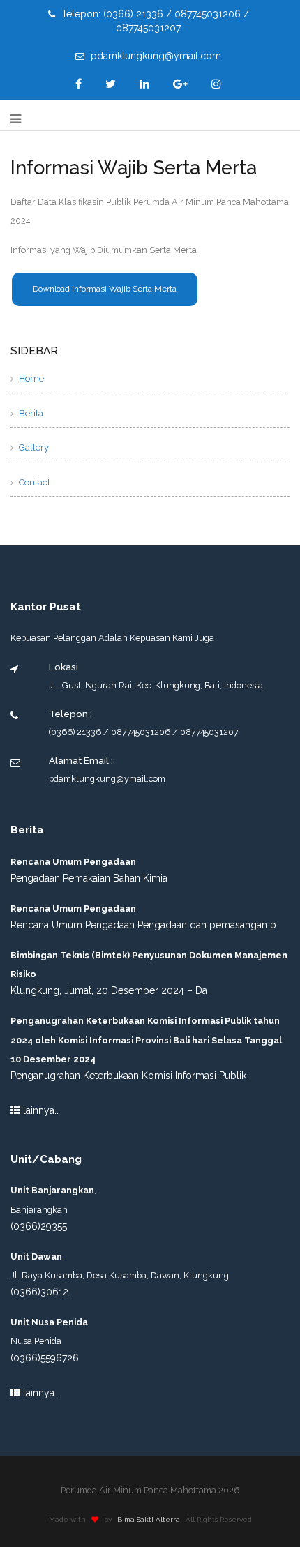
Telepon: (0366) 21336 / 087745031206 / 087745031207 (154, 20)
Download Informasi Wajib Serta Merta (105, 289)
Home (30, 378)
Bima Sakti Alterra (148, 1519)
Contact (33, 482)
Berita (30, 413)
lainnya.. (39, 1110)
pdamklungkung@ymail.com (154, 55)
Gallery (33, 447)
